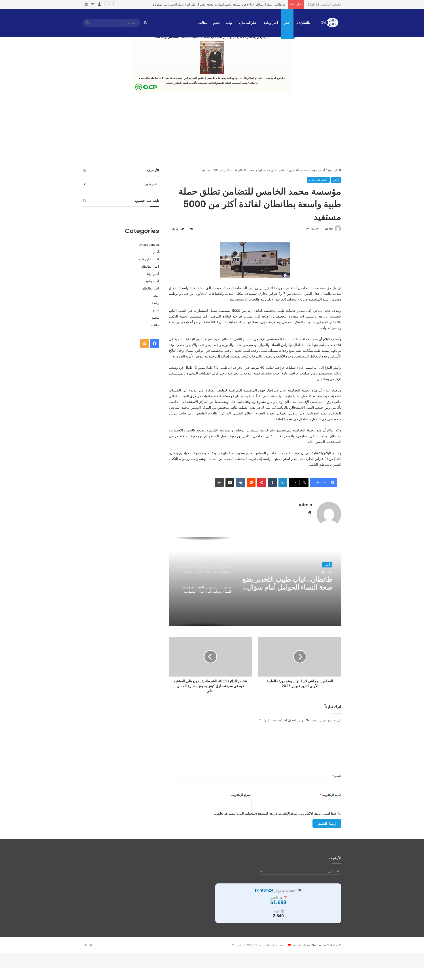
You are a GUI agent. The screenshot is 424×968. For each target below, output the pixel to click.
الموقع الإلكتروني (241, 794)
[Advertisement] (212, 130)
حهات (155, 295)
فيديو (216, 23)
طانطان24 (303, 23)
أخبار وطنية (271, 23)
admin (329, 229)
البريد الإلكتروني (330, 794)
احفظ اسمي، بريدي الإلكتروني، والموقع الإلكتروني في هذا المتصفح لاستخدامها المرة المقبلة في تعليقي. (275, 813)
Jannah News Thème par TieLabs (315, 945)
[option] (255, 581)
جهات (229, 23)
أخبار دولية (152, 274)
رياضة (155, 303)
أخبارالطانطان (150, 288)
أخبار (287, 23)
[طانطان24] (329, 22)
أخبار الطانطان (248, 23)
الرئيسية (333, 170)
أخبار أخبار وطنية (149, 259)
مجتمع (155, 317)
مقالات (202, 23)
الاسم (336, 776)
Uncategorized (149, 244)
